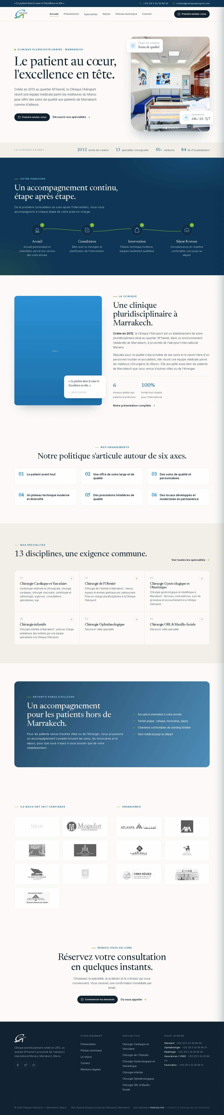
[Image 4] (172, 128)
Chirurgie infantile (132, 1072)
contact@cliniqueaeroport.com (193, 3)
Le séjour (86, 1056)
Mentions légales (91, 1069)
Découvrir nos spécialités (69, 117)
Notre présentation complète (132, 405)
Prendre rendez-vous (194, 13)
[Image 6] (177, 128)
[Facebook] (17, 1065)
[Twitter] (25, 1065)
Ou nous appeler (131, 999)
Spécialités (90, 14)
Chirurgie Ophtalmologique (138, 1078)
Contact (147, 13)
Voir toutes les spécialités (188, 560)
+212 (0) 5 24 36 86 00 (155, 3)
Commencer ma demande (99, 999)
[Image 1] (163, 128)
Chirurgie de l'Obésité (135, 1055)
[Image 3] (169, 128)
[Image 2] (166, 128)
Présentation (71, 13)
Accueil (54, 13)
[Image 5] (174, 128)
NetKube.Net (157, 1107)
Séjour (106, 13)
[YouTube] (33, 1065)
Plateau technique (126, 13)
